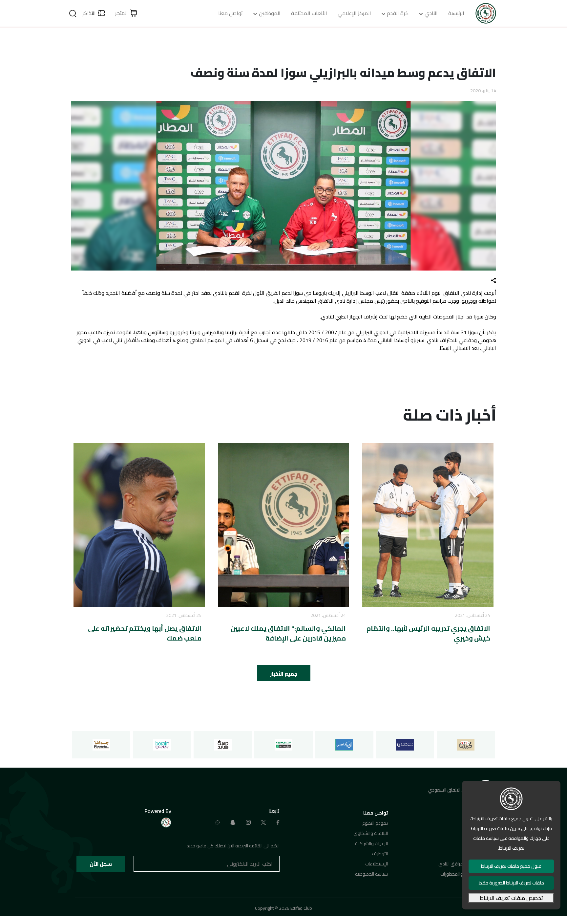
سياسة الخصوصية (371, 874)
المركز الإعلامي (354, 13)
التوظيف (380, 853)
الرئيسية (456, 13)
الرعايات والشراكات (371, 843)
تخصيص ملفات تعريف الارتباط (511, 898)
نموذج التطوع (375, 823)
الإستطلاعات (376, 864)
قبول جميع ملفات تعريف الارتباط (511, 866)
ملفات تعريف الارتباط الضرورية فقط (511, 883)
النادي (431, 13)
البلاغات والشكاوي (370, 833)
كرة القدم (398, 13)
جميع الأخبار (283, 674)
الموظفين (270, 13)
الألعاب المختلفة (309, 13)
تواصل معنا (230, 13)
